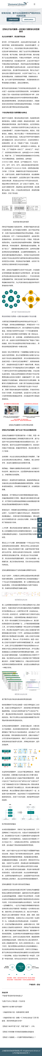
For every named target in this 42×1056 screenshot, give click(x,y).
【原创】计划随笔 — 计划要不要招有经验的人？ (19, 1037)
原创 (38, 985)
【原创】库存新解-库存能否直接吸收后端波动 (18, 1032)
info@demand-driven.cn (31, 1051)
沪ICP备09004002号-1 (21, 1053)
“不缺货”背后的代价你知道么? (12, 996)
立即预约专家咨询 (13, 19)
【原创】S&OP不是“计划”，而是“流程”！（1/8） (19, 1026)
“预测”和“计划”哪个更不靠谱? (12, 1007)
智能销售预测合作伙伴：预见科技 (21, 1043)
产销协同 (32, 985)
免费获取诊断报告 (28, 19)
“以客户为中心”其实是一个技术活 (13, 1001)
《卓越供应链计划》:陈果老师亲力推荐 (15, 1012)
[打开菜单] (34, 4)
